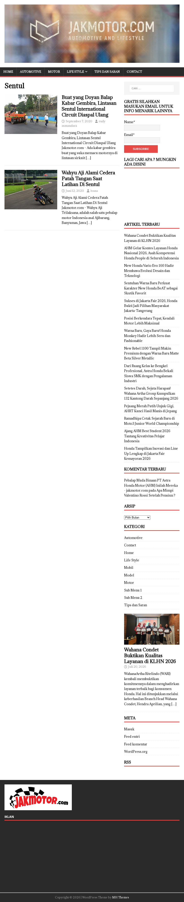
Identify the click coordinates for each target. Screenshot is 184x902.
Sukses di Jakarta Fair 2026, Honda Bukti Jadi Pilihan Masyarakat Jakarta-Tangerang (150, 306)
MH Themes (120, 897)
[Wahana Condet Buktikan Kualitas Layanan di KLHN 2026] (152, 642)
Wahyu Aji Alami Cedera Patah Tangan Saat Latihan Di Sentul (88, 178)
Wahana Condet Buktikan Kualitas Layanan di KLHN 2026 (150, 655)
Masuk (129, 729)
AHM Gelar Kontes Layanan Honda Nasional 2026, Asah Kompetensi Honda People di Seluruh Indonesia (151, 253)
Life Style (75, 71)
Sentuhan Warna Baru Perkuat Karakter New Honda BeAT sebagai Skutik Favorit (151, 288)
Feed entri (132, 736)
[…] (88, 158)
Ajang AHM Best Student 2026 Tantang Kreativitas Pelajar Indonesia (147, 436)
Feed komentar (135, 744)
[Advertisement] (152, 195)
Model (129, 575)
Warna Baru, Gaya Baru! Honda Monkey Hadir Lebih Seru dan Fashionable (147, 335)
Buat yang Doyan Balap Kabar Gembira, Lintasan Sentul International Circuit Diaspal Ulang (89, 106)
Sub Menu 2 (133, 597)
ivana (94, 191)
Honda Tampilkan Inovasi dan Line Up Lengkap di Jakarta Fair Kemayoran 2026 (151, 453)
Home (8, 71)
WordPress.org (135, 751)
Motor (54, 71)
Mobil (128, 567)
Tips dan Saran (107, 71)
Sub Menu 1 (133, 590)
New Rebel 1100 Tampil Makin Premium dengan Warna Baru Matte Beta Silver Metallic (151, 353)
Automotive (30, 71)
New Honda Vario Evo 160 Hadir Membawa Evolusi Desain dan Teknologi (149, 270)
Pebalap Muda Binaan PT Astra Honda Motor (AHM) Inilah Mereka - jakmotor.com (151, 485)
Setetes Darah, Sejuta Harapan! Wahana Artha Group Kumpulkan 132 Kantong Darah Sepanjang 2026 (151, 393)
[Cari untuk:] (152, 88)
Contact (134, 71)
